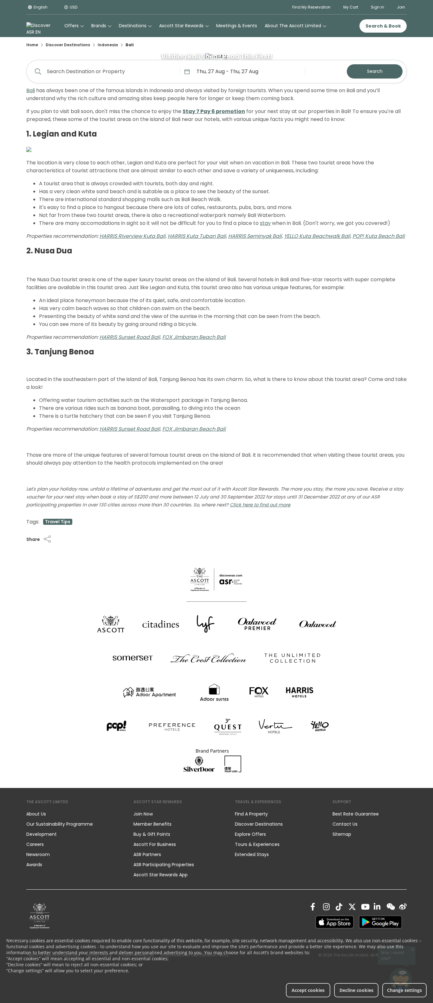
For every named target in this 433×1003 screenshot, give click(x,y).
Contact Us (345, 824)
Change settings (404, 990)
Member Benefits (152, 824)
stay (265, 223)
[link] (39, 916)
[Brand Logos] (110, 624)
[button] (38, 539)
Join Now (143, 814)
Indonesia (108, 45)
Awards (34, 864)
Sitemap (342, 834)
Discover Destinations (68, 45)
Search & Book (383, 26)
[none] (73, 814)
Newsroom (38, 854)
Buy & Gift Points (151, 834)
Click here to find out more (260, 505)
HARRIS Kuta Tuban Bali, (197, 236)
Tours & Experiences (258, 844)
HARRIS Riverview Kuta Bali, (133, 236)
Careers (35, 844)
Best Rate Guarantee (356, 814)
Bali (30, 90)
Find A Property (251, 814)
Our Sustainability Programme (59, 824)
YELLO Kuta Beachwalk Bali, (317, 236)
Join (401, 7)
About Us (36, 814)
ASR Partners (147, 854)
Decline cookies (356, 990)
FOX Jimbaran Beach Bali (194, 337)
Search (375, 71)
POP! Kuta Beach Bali (378, 236)
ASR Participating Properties (163, 864)
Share (33, 539)
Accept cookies (308, 990)
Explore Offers (250, 834)
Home (32, 45)
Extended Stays (252, 854)
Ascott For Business (154, 844)
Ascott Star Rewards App (160, 875)
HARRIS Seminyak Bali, (255, 236)
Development (41, 834)
